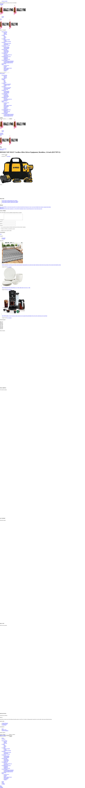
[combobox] (12, 734)
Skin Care (5, 34)
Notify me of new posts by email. (6, 230)
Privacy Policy (4, 729)
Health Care (4, 90)
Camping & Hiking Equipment (9, 114)
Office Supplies (6, 106)
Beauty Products (4, 75)
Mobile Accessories (7, 59)
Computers (3, 83)
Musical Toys (6, 55)
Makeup (5, 33)
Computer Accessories (7, 41)
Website (1, 225)
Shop (3, 728)
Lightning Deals (4, 100)
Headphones (6, 58)
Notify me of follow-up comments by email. (8, 228)
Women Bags (6, 108)
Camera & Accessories (7, 43)
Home (1, 148)
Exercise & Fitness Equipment (8, 61)
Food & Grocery (6, 65)
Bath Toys (5, 53)
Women (5, 82)
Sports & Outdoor (5, 113)
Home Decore (6, 50)
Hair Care (5, 32)
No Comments (9, 266)
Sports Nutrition (6, 48)
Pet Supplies (6, 69)
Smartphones (6, 57)
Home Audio (6, 44)
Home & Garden (4, 93)
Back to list (1, 207)
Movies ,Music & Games (8, 105)
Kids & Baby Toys (5, 97)
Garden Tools (6, 52)
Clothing (3, 79)
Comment (2, 219)
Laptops (5, 40)
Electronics (3, 86)
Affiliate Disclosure (5, 723)
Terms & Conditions (5, 730)
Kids (4, 37)
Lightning (3, 238)
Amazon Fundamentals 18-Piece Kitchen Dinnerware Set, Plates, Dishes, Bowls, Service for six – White (16, 287)
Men (4, 36)
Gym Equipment (6, 46)
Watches (5, 70)
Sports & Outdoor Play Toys (8, 62)
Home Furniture (6, 51)
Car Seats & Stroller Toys (8, 54)
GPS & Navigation (7, 88)
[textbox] (12, 734)
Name (1, 221)
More (3, 101)
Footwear (5, 66)
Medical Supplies (6, 47)
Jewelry (5, 67)
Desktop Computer (7, 39)
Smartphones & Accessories (6, 109)
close (1, 234)
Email (1, 223)
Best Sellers (4, 78)
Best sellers (4, 148)
